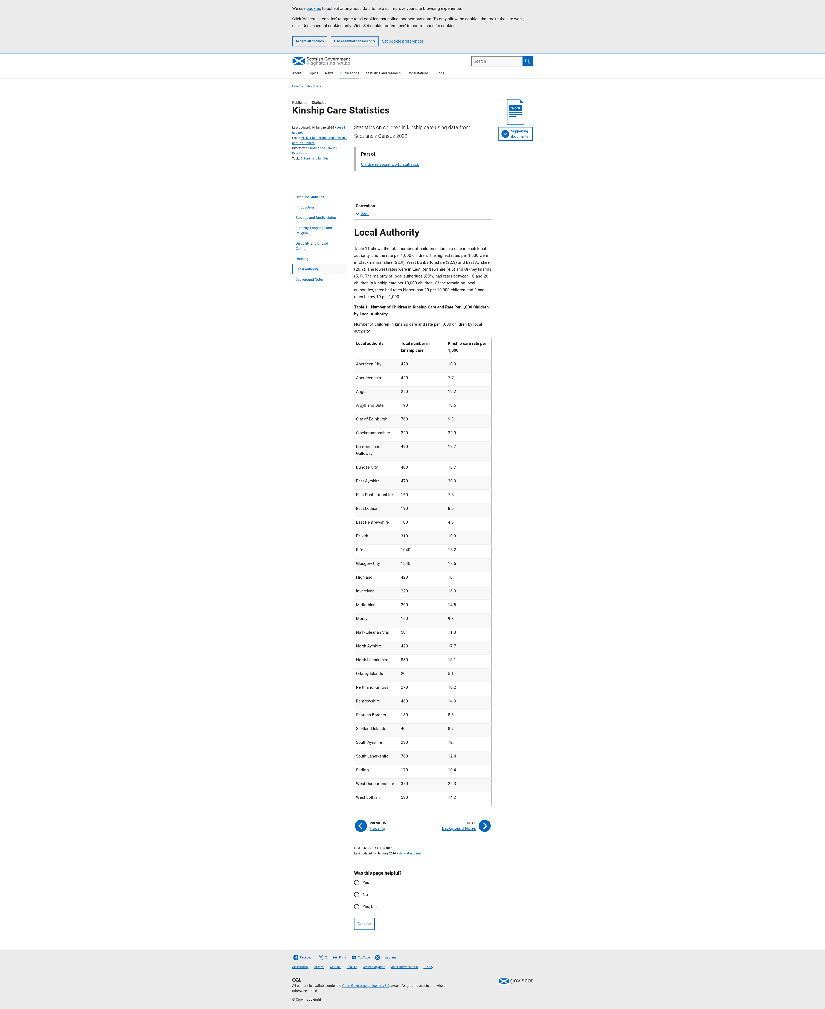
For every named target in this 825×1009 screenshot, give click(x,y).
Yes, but (370, 906)
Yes (366, 882)
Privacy (428, 967)
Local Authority (307, 269)
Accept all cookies (310, 41)
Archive (319, 967)
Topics (313, 73)
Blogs (439, 73)
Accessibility (300, 967)
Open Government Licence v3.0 (365, 986)
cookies (314, 8)
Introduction (305, 207)
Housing (302, 259)
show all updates (410, 853)
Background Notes (310, 280)
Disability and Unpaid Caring (312, 246)
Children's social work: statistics (390, 164)
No (365, 894)
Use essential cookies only (354, 41)
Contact (335, 967)
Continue (364, 924)
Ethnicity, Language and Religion (314, 230)
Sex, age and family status (316, 218)
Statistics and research (383, 73)
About (296, 73)
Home (296, 86)
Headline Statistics (310, 197)
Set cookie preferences (403, 41)
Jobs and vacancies (404, 967)
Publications (349, 73)
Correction (365, 205)
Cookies (352, 967)
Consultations (418, 73)
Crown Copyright (374, 967)
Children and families (314, 158)
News (329, 73)
